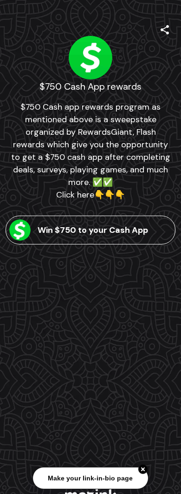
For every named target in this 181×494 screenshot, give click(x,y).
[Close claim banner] (143, 469)
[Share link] (164, 28)
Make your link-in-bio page (90, 478)
